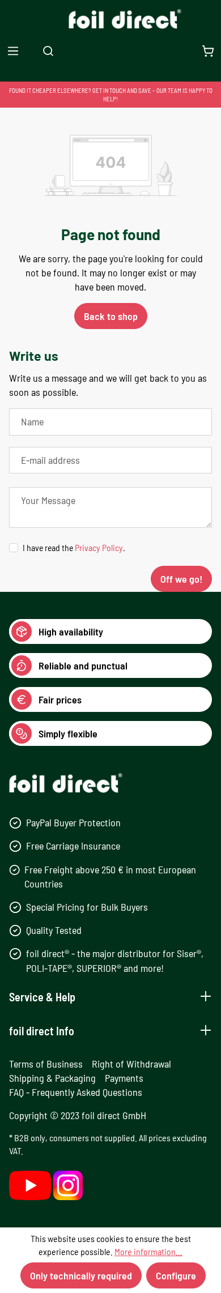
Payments (124, 1078)
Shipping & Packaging (52, 1078)
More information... (148, 1251)
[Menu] (13, 50)
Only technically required (81, 1275)
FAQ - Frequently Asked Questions (75, 1092)
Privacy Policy (99, 547)
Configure (176, 1275)
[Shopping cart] (208, 50)
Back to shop (111, 316)
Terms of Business (46, 1063)
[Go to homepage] (111, 19)
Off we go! (181, 579)
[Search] (48, 50)
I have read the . (74, 547)
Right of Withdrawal (131, 1063)
